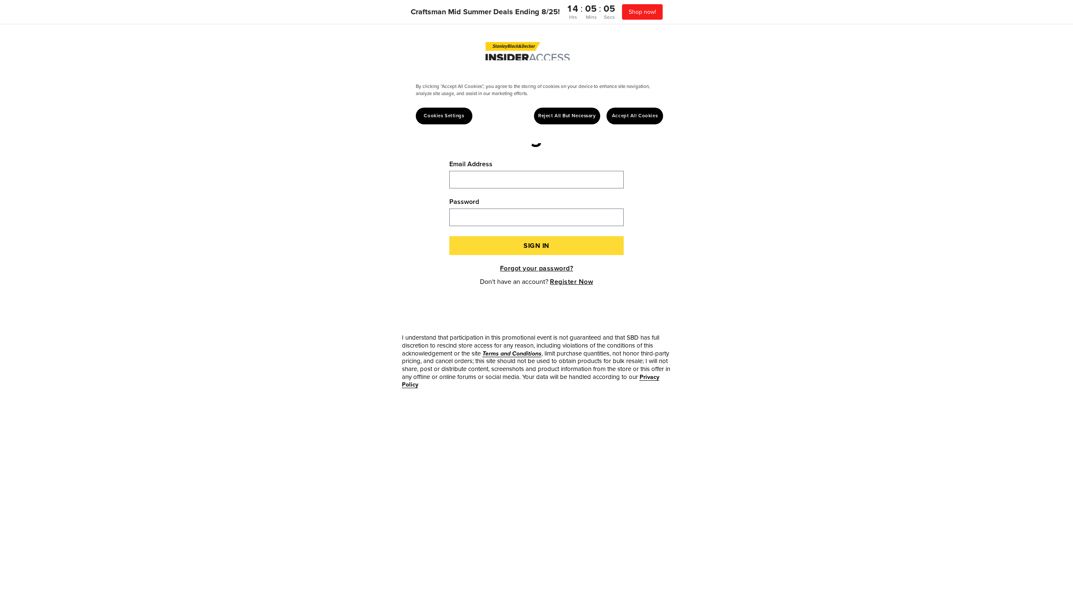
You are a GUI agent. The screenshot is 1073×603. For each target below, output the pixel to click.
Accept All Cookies (635, 115)
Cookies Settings (444, 115)
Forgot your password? (536, 268)
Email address (470, 164)
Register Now (571, 281)
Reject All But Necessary (567, 115)
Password (464, 201)
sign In (536, 245)
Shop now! (642, 12)
